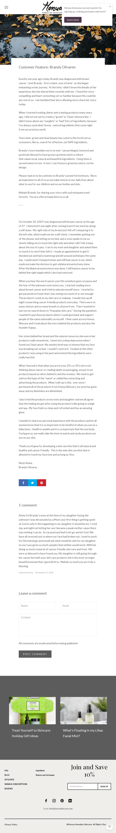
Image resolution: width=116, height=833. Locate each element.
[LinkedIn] (70, 800)
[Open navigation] (6, 7)
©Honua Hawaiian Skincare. (79, 824)
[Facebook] (46, 800)
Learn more (73, 19)
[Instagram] (54, 800)
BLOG (7, 775)
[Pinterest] (62, 800)
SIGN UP (104, 786)
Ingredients (40, 770)
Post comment (35, 654)
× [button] (110, 6)
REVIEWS (9, 789)
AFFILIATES (9, 779)
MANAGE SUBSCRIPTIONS (16, 784)
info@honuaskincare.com (61, 808)
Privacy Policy (11, 824)
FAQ (6, 770)
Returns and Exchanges (45, 775)
